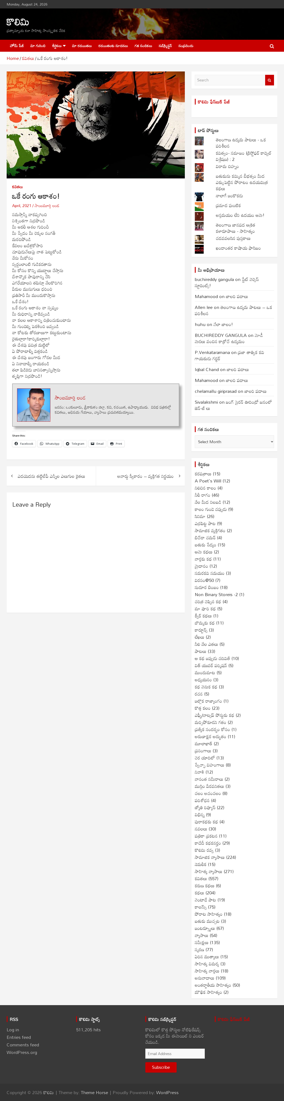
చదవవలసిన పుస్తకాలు (233, 238)
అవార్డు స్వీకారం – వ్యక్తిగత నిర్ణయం (145, 476)
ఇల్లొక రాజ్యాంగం (208, 700)
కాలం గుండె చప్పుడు (211, 509)
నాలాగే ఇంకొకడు (229, 195)
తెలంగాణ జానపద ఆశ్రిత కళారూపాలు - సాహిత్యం (235, 227)
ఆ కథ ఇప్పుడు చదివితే (212, 658)
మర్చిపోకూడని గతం (210, 722)
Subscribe (161, 1067)
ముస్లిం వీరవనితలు (209, 786)
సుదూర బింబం (207, 587)
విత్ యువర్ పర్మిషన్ (211, 665)
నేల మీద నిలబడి (208, 502)
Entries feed (19, 1037)
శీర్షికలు (57, 45)
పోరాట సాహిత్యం (209, 913)
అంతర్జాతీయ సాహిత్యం (213, 984)
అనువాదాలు (204, 977)
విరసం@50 (204, 580)
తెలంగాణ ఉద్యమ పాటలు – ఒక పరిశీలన (233, 310)
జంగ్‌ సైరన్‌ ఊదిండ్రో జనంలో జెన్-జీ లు (233, 405)
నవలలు (201, 828)
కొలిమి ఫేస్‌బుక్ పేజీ (214, 101)
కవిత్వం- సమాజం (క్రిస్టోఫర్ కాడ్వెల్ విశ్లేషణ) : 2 (244, 156)
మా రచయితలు (82, 45)
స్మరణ (199, 949)
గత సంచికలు (143, 45)
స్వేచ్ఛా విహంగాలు (209, 764)
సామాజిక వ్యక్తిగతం (210, 530)
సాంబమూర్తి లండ (47, 206)
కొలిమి (18, 21)
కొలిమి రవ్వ (204, 850)
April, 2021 (21, 206)
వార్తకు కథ (203, 558)
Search (269, 80)
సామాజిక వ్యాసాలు (210, 857)
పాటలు (200, 651)
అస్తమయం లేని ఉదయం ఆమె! (240, 215)
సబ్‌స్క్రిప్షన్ (165, 45)
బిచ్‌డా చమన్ (205, 537)
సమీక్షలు (202, 942)
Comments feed (23, 1044)
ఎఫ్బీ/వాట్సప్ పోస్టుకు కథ (214, 715)
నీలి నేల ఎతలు (206, 644)
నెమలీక (201, 864)
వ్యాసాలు (201, 935)
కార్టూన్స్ (201, 629)
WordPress (167, 1092)
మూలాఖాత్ (203, 743)
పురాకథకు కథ (206, 821)
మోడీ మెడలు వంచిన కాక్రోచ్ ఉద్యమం (229, 338)
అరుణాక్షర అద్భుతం (210, 736)
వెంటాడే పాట (205, 899)
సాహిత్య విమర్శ (207, 963)
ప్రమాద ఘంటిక (228, 205)
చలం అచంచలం (208, 793)
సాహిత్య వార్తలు (207, 970)
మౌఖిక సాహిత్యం (208, 992)
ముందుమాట (205, 672)
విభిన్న (200, 814)
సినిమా (200, 516)
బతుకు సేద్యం (205, 544)
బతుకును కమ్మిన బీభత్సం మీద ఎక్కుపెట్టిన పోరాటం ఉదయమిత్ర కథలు (242, 182)
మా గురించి (37, 45)
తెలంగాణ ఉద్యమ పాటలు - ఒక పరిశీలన (241, 142)
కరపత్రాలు (203, 473)
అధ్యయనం (203, 679)
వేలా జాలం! (223, 324)
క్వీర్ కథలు (203, 615)
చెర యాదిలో (205, 757)
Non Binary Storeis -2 (216, 594)
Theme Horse (94, 1092)
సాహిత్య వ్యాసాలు (208, 871)
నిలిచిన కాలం (205, 487)
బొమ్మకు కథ (205, 622)
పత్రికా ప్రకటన (206, 835)
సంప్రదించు (186, 45)
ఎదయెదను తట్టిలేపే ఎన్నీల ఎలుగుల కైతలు (51, 476)
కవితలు (17, 187)
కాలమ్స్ (201, 906)
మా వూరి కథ (205, 608)
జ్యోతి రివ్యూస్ (205, 807)
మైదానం (201, 565)
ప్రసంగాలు (203, 750)
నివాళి (199, 771)
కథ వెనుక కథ (206, 686)
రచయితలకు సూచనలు (113, 45)
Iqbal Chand (207, 369)
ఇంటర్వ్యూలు (205, 928)
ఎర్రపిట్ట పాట (205, 523)
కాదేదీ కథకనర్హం (208, 842)
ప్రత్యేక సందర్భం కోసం (212, 729)
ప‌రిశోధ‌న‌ (202, 800)
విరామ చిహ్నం (227, 166)
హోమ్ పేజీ (17, 45)
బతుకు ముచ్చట (207, 921)
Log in (13, 1029)
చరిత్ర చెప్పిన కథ (208, 601)
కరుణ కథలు (205, 885)
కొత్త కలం (203, 708)
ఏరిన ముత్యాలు (207, 956)
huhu (200, 324)
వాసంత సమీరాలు (209, 779)
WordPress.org (22, 1052)
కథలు (199, 892)
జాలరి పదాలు (237, 296)
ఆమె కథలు (204, 551)
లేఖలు (199, 637)
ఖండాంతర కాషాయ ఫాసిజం (238, 247)
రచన (199, 693)
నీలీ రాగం (202, 494)
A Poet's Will (208, 480)
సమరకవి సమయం (210, 573)
